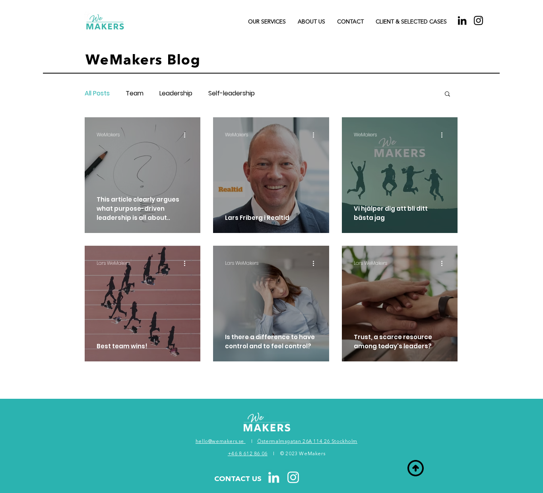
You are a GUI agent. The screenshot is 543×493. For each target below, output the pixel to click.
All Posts (97, 93)
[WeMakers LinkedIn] (273, 477)
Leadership (175, 93)
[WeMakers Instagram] (293, 477)
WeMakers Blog (143, 61)
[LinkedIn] (462, 20)
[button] (350, 22)
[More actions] (187, 135)
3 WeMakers (310, 454)
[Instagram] (478, 20)
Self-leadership (231, 93)
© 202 (287, 454)
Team (135, 93)
